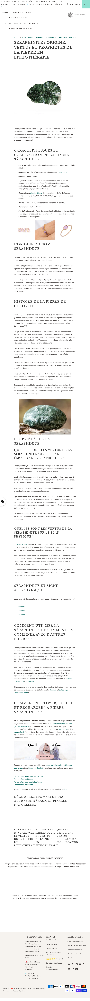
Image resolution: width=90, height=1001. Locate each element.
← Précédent (62, 37)
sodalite (31, 681)
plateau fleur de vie (60, 724)
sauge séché (19, 732)
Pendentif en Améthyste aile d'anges (28, 776)
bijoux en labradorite (36, 768)
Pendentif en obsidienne (23, 779)
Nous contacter (51, 948)
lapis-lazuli (70, 679)
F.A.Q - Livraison (51, 944)
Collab (4, 4)
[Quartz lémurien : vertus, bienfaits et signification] (66, 818)
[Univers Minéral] (77, 15)
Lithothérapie (17, 4)
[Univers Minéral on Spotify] (69, 969)
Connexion (75, 4)
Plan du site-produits (75, 954)
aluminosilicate (36, 193)
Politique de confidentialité (77, 946)
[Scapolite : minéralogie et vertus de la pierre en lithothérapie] (23, 818)
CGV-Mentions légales (75, 941)
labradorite (53, 690)
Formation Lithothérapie (49, 4)
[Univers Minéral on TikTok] (73, 969)
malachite (20, 681)
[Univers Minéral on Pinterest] (84, 964)
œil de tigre (63, 690)
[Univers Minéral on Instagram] (76, 964)
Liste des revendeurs (75, 950)
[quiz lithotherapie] (45, 759)
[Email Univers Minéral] (69, 964)
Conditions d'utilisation (54, 963)
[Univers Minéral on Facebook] (73, 964)
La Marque (42, 1)
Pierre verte (62, 172)
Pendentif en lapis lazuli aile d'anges (28, 782)
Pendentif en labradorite (23, 785)
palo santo (63, 729)
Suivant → (72, 37)
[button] (7, 12)
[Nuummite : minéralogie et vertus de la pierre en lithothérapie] (45, 818)
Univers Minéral (26, 1)
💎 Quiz (30, 4)
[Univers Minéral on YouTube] (76, 969)
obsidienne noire (21, 693)
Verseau (21, 615)
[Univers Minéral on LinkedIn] (80, 964)
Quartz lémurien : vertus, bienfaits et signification (67, 835)
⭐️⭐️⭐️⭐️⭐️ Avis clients (55, 959)
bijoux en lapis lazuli (53, 765)
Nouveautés (55, 1)
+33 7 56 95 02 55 (8, 1)
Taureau (21, 610)
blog (65, 789)
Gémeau (21, 606)
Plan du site (71, 958)
